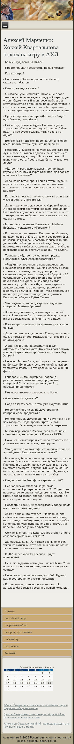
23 (49, 683)
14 (35, 680)
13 (28, 680)
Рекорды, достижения (18, 632)
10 (7, 680)
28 (35, 686)
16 (49, 680)
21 (35, 683)
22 (42, 683)
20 (28, 683)
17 (7, 683)
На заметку (11, 639)
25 (14, 686)
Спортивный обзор (16, 625)
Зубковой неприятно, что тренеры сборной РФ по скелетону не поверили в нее (34, 716)
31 (7, 689)
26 (21, 686)
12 (21, 680)
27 (28, 686)
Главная (10, 611)
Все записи (11, 646)
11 (14, 680)
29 (42, 686)
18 (14, 683)
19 (21, 683)
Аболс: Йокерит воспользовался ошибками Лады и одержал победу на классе (36, 707)
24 (7, 686)
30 (49, 686)
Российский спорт (16, 618)
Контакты (10, 653)
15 (42, 680)
